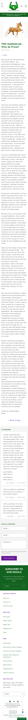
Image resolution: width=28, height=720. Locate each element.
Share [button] (5, 55)
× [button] (21, 701)
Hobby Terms (7, 620)
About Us (6, 598)
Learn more (12, 712)
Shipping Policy (8, 668)
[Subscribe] (23, 586)
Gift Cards (6, 617)
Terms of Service (8, 672)
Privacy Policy (7, 661)
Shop (4, 632)
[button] (2, 6)
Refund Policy (7, 665)
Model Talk (6, 624)
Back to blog (15, 420)
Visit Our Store (8, 606)
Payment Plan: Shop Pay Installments (11, 656)
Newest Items (7, 628)
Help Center (7, 643)
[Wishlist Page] (22, 6)
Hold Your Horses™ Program (12, 651)
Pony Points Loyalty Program (12, 647)
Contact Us (6, 602)
